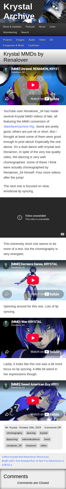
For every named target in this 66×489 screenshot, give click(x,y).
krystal (43, 433)
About (42, 26)
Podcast (30, 26)
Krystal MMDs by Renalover (23, 57)
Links (52, 26)
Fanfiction (33, 45)
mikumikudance (31, 439)
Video (42, 39)
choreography (14, 433)
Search (25, 32)
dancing (31, 433)
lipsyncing (12, 439)
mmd (47, 439)
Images (20, 39)
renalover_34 (14, 445)
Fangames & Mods (13, 45)
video (44, 445)
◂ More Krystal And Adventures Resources (25, 456)
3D (51, 39)
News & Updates (12, 26)
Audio (32, 39)
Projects (7, 39)
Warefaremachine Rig (19, 126)
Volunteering (10, 32)
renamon (31, 445)
